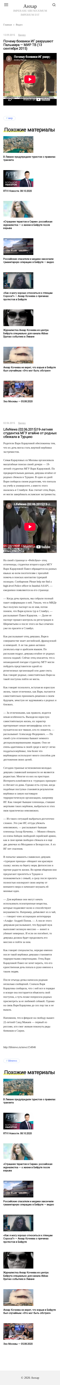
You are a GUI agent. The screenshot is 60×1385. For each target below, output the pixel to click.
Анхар (30, 6)
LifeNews (12, 1060)
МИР (10, 118)
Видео (22, 35)
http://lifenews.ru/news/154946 (19, 1047)
